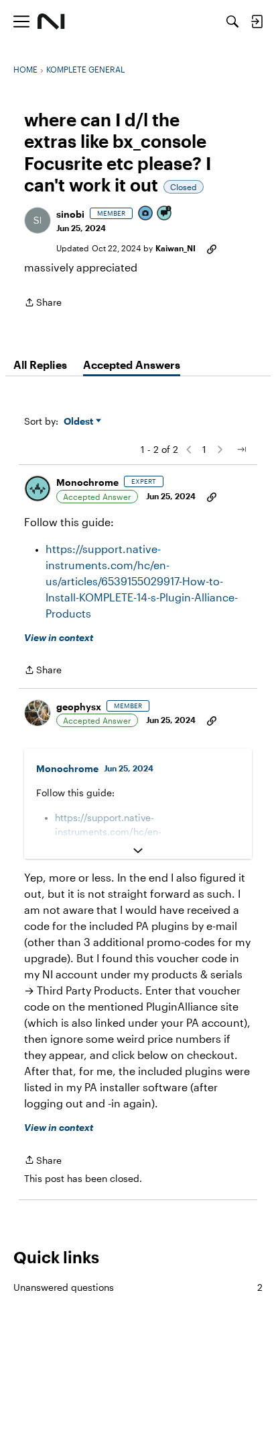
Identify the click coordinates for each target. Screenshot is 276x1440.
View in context (58, 637)
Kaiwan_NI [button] (175, 248)
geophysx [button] (78, 706)
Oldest (80, 421)
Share (43, 303)
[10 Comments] (165, 214)
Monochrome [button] (87, 482)
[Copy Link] (212, 248)
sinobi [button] (70, 214)
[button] (37, 220)
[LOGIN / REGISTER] (257, 21)
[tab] (40, 364)
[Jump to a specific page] (241, 449)
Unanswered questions (138, 1287)
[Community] (51, 21)
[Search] (232, 21)
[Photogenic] (146, 214)
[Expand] (138, 851)
